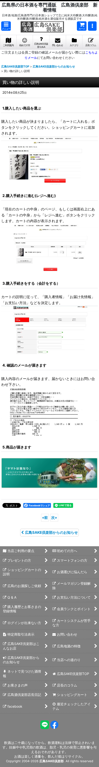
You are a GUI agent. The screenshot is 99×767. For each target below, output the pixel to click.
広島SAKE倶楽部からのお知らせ (51, 532)
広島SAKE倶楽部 (51, 761)
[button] (6, 26)
